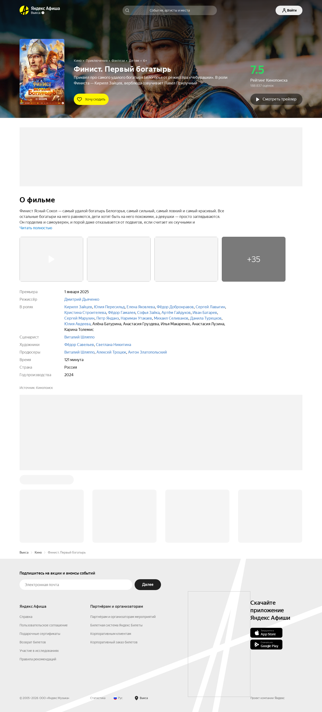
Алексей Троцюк (111, 352)
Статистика (97, 626)
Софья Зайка (148, 312)
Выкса (24, 481)
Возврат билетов (33, 571)
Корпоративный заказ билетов (114, 571)
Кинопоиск (44, 388)
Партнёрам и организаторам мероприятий (123, 545)
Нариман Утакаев (136, 318)
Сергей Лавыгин (210, 307)
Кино (38, 481)
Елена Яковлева (141, 307)
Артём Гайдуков (176, 312)
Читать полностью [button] (36, 228)
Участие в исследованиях (39, 579)
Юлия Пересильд (109, 307)
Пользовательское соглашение (44, 554)
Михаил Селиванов (171, 318)
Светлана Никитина (113, 344)
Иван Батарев (205, 312)
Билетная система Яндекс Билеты (116, 554)
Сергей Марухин (79, 318)
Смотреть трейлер (280, 99)
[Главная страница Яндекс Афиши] (24, 10)
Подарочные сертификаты (40, 562)
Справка (26, 545)
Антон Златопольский (147, 352)
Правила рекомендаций (38, 588)
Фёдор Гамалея (121, 312)
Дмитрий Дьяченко (81, 299)
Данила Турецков (206, 318)
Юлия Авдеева (77, 324)
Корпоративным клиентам (110, 562)
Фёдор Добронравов (175, 307)
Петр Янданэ (107, 318)
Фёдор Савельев (79, 344)
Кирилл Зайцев (78, 307)
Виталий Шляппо (79, 337)
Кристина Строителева (85, 312)
